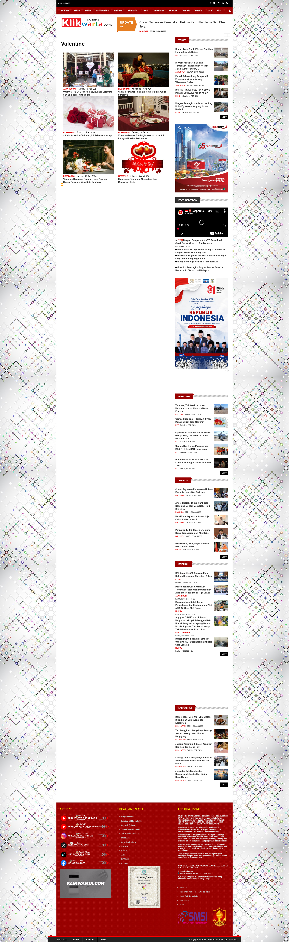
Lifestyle (123, 176)
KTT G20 (125, 859)
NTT (177, 425)
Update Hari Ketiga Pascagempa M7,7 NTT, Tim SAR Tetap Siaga (191, 447)
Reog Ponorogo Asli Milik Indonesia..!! (198, 261)
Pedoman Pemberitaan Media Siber (195, 891)
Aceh (177, 55)
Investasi (125, 837)
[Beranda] (87, 21)
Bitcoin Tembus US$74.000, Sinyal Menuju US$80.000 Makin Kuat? (192, 91)
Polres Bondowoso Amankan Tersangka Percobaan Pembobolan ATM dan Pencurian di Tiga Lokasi (193, 589)
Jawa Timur (180, 72)
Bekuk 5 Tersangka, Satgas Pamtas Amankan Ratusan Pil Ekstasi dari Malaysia (199, 269)
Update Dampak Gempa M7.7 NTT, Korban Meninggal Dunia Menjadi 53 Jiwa (194, 462)
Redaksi (183, 887)
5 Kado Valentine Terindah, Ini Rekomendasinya (87, 135)
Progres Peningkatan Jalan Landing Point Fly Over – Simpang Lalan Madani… (193, 106)
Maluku (186, 10)
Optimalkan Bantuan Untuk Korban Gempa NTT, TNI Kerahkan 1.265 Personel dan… (193, 435)
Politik (178, 549)
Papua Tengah (182, 632)
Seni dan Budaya (128, 842)
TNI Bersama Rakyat (130, 833)
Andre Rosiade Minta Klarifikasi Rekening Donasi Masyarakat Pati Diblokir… (192, 505)
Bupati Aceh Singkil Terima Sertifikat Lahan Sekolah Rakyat (194, 51)
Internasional (102, 10)
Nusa (209, 10)
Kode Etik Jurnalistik (189, 896)
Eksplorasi (144, 31)
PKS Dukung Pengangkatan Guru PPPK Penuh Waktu (192, 545)
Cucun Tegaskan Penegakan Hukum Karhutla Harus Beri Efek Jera (194, 491)
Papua (198, 10)
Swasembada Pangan (130, 829)
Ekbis (177, 96)
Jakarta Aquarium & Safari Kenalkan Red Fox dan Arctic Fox (193, 745)
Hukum (178, 611)
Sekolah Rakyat (128, 825)
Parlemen (179, 495)
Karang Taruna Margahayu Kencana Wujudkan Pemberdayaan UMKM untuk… (193, 760)
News (77, 10)
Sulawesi (173, 10)
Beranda (65, 10)
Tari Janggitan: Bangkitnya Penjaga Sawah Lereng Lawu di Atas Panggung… (193, 733)
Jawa (145, 10)
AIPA (123, 854)
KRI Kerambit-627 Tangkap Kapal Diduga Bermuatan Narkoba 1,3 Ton (193, 575)
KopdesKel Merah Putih (131, 821)
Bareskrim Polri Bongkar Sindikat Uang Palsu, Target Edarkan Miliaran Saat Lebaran (194, 641)
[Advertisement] (201, 383)
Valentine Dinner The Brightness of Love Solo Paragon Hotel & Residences (141, 137)
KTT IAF (124, 863)
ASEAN (124, 846)
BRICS (124, 850)
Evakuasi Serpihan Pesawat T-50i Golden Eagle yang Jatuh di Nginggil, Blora (200, 257)
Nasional (118, 10)
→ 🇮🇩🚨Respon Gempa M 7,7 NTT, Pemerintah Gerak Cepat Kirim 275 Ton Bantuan (198, 242)
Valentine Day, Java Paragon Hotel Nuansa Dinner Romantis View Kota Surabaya (85, 180)
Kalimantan (158, 10)
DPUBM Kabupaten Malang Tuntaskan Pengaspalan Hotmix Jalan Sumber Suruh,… (191, 65)
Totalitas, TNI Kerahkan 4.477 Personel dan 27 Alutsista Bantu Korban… (191, 408)
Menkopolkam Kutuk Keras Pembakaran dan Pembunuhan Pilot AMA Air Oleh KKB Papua (193, 604)
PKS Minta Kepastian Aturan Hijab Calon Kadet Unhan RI (192, 518)
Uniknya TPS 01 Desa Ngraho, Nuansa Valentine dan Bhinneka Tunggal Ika (87, 93)
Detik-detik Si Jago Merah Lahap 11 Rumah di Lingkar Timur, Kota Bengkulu (200, 251)
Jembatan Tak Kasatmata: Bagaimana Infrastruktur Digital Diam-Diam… (191, 773)
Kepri (177, 112)
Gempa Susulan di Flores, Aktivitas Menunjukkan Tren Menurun (193, 420)
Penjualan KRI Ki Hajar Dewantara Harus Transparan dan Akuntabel (192, 531)
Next (228, 35)
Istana (88, 10)
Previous (225, 35)
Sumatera (133, 10)
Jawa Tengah (69, 88)
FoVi (219, 10)
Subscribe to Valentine (62, 184)
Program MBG (127, 816)
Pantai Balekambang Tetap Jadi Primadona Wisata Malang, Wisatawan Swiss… (191, 79)
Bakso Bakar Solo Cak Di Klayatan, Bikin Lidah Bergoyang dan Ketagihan (193, 719)
